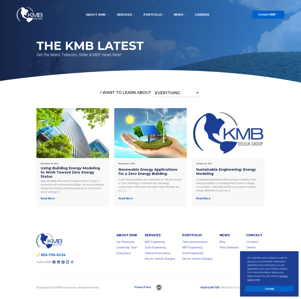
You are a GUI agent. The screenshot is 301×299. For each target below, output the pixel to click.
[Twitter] (63, 262)
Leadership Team (126, 247)
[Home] (30, 14)
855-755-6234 (53, 255)
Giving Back (123, 253)
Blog (222, 242)
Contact (254, 235)
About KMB (95, 14)
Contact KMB (266, 14)
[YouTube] (67, 262)
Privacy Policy (142, 287)
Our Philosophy (125, 242)
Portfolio (153, 14)
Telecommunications (157, 253)
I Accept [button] (269, 288)
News (178, 14)
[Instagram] (72, 262)
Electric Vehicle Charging (160, 258)
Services (124, 14)
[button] (177, 93)
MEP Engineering (155, 242)
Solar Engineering (155, 247)
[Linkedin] (58, 262)
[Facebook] (54, 262)
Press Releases (229, 247)
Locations (252, 242)
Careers (202, 14)
